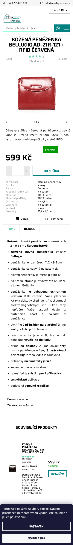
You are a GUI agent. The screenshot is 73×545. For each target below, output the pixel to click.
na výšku (43, 201)
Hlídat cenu (56, 218)
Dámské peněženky (49, 181)
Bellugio (62, 58)
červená (43, 188)
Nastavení (37, 526)
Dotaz (24, 218)
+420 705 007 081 (17, 2)
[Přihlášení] (58, 28)
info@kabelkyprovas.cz (57, 2)
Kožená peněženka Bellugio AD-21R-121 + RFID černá (33, 448)
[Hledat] (50, 28)
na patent (43, 191)
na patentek (45, 204)
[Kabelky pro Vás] (36, 18)
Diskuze (29, 228)
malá (41, 207)
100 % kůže (44, 194)
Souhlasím (36, 538)
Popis (11, 228)
